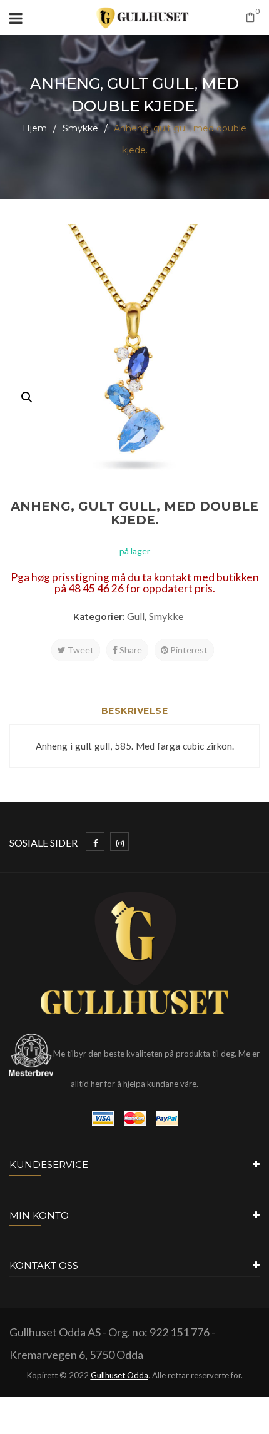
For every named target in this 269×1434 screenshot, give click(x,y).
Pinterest (188, 649)
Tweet (80, 649)
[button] (27, 397)
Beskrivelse (134, 710)
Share (130, 649)
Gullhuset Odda (119, 1375)
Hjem (35, 128)
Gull (136, 616)
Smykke (80, 128)
